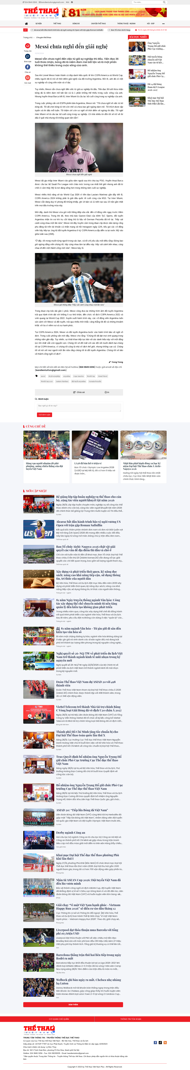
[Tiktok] (160, 1042)
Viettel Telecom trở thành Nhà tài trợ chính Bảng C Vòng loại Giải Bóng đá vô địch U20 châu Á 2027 (88, 708)
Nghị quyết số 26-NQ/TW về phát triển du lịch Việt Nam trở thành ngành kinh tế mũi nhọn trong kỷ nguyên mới (89, 656)
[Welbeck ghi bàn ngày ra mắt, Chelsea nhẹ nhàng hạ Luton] (38, 987)
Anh (57, 948)
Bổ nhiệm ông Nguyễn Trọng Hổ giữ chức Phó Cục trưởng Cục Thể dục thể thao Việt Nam (89, 787)
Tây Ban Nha (60, 973)
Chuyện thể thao (31, 457)
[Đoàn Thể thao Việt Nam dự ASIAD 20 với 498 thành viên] (38, 689)
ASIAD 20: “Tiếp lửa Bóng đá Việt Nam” (82, 810)
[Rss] (165, 1042)
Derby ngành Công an (70, 832)
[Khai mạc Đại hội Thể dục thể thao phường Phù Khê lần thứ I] (38, 862)
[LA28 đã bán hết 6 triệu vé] (95, 445)
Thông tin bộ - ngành (63, 593)
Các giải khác (61, 847)
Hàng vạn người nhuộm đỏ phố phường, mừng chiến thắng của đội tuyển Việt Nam (44, 466)
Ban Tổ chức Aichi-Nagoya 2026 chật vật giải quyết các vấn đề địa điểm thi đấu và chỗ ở (109, 30)
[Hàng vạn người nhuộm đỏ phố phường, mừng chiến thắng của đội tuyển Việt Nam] (46, 445)
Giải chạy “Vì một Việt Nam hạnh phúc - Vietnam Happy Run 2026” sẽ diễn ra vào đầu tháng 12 (88, 906)
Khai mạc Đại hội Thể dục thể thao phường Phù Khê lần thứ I (87, 856)
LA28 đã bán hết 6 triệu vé (88, 463)
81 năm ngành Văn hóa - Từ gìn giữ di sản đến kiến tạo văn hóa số (88, 630)
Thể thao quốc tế (62, 539)
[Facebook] (155, 1042)
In (108, 392)
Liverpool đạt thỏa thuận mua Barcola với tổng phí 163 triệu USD (87, 931)
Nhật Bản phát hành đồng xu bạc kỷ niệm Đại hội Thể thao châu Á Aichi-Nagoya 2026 (142, 466)
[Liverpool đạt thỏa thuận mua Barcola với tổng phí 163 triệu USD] (38, 937)
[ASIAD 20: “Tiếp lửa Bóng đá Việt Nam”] (38, 817)
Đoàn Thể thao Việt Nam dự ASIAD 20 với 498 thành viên (86, 683)
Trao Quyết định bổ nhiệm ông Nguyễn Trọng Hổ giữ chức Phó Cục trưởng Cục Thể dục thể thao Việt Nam (88, 760)
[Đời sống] (114, 12)
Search (164, 2)
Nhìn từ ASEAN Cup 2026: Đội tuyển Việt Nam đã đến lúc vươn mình (88, 881)
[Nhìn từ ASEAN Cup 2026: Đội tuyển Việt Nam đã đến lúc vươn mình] (38, 887)
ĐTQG (58, 898)
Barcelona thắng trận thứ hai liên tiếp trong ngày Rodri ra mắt (88, 956)
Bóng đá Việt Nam (62, 724)
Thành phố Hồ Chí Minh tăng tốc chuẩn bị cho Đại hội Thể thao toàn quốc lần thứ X (87, 733)
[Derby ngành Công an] (38, 840)
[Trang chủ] (26, 23)
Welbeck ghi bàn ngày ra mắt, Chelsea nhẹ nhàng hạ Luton (88, 981)
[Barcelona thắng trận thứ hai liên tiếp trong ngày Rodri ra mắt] (38, 962)
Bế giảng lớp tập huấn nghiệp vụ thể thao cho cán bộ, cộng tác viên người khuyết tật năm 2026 (88, 498)
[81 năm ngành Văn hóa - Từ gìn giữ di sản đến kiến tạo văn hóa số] (38, 636)
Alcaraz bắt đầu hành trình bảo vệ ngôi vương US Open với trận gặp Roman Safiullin (88, 523)
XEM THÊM (73, 1004)
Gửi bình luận (44, 415)
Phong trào (60, 873)
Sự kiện (58, 514)
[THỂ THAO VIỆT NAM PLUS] (41, 12)
